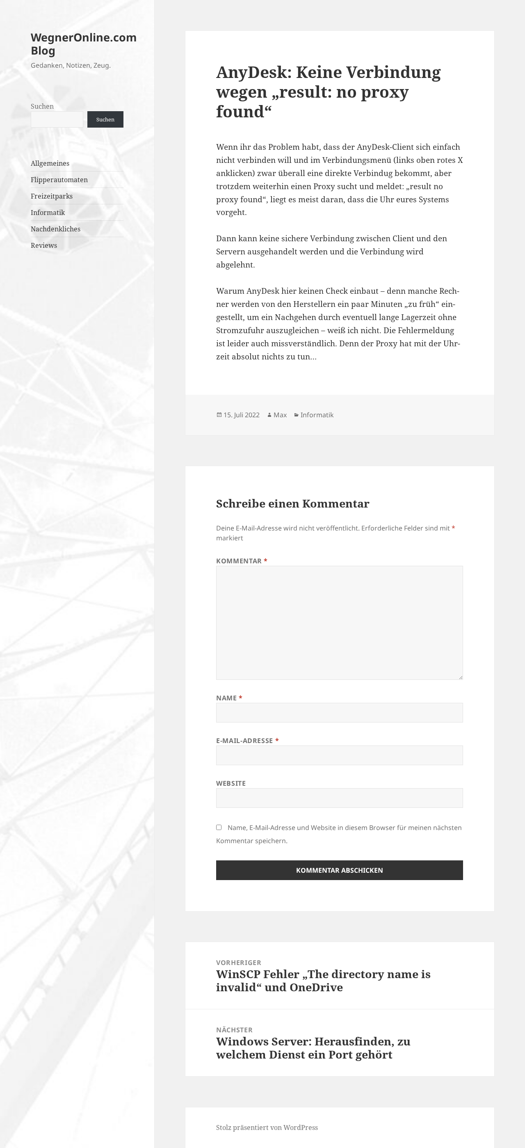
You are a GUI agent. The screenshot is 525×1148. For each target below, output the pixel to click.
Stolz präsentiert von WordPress (267, 1127)
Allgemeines (50, 163)
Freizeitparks (52, 196)
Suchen (42, 106)
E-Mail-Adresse (247, 740)
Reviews (44, 245)
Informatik (48, 212)
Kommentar (242, 560)
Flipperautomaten (59, 179)
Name (229, 697)
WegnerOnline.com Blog (84, 44)
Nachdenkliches (55, 228)
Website (231, 783)
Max (280, 414)
